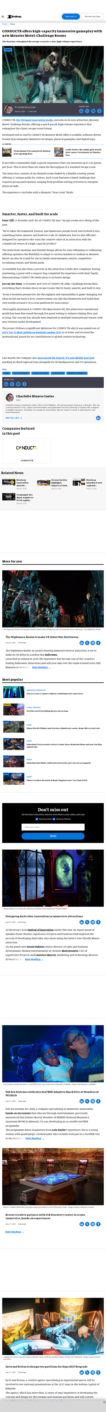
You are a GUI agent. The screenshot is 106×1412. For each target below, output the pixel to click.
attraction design (40, 373)
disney (29, 725)
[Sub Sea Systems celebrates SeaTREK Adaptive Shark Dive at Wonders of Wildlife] (53, 1053)
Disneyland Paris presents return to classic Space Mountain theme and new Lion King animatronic (64, 745)
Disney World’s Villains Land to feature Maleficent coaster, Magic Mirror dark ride (63, 728)
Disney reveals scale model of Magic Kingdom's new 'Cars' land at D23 (56, 780)
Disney (29, 741)
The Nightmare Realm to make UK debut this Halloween (42, 636)
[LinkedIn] (98, 418)
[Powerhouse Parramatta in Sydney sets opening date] (6, 151)
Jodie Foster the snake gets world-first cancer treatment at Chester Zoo (84, 152)
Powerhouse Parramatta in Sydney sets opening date (32, 152)
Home (4, 24)
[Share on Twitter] (87, 111)
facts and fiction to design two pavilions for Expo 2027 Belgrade (47, 1366)
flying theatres (33, 707)
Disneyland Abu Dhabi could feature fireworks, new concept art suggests (58, 762)
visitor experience (21, 373)
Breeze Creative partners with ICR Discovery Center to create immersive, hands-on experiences (45, 1216)
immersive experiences (77, 373)
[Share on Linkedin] (81, 111)
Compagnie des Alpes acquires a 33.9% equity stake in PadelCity (24, 500)
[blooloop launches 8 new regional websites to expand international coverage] (78, 481)
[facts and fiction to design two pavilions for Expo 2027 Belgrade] (53, 1326)
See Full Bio (12, 418)
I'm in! (53, 836)
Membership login (92, 16)
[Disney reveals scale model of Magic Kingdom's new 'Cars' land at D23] (13, 778)
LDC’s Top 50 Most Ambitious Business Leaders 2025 (31, 332)
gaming (6, 373)
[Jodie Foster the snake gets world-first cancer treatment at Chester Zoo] (58, 151)
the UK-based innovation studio (34, 119)
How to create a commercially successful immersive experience (54, 693)
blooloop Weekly (63, 819)
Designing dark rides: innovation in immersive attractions (44, 916)
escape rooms (58, 373)
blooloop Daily (45, 819)
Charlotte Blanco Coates (26, 107)
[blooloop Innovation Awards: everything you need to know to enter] (8, 481)
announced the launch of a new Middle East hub (66, 357)
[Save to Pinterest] (93, 111)
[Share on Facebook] (99, 111)
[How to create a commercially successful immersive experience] (13, 691)
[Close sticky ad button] (104, 1402)
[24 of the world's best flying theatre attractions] (13, 709)
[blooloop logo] (34, 17)
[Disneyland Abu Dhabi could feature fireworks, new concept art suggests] (13, 761)
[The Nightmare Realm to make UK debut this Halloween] (53, 598)
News (12, 24)
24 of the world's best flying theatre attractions (47, 711)
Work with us (70, 16)
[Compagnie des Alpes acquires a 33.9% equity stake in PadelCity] (8, 496)
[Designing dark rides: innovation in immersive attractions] (53, 877)
